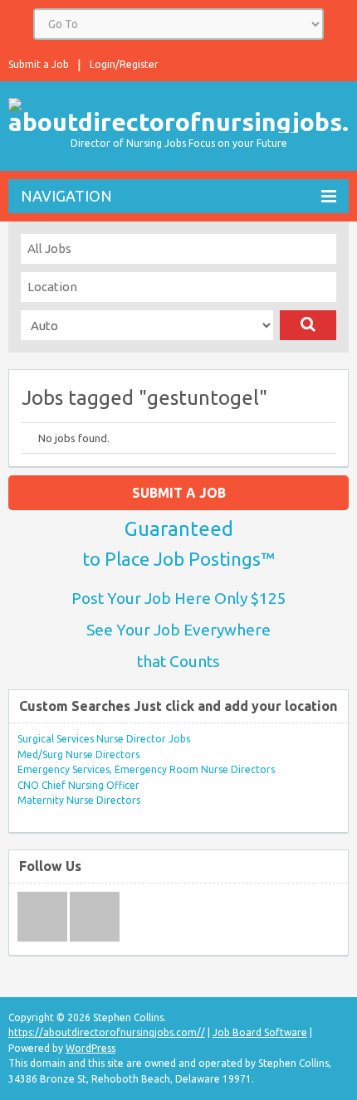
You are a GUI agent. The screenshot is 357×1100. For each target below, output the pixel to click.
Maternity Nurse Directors (78, 800)
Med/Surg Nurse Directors (78, 754)
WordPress (90, 1048)
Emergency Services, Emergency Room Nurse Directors (146, 769)
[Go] (308, 325)
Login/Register (124, 64)
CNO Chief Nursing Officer (78, 785)
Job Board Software (260, 1032)
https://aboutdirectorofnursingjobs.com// (106, 1032)
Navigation (66, 195)
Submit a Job (38, 64)
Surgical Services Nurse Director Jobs (103, 738)
